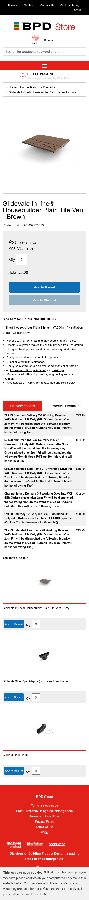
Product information (66, 405)
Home (12, 87)
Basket (35, 43)
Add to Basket (14, 624)
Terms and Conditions (45, 816)
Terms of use (45, 827)
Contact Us (47, 5)
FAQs (77, 10)
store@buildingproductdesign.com (49, 811)
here (38, 888)
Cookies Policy (69, 5)
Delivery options (22, 405)
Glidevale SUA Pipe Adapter (28, 370)
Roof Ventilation (28, 87)
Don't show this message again (66, 872)
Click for (29, 319)
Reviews (13, 5)
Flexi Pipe (58, 370)
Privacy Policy (44, 821)
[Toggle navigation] (44, 65)
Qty (28, 625)
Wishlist (29, 5)
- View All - (48, 87)
